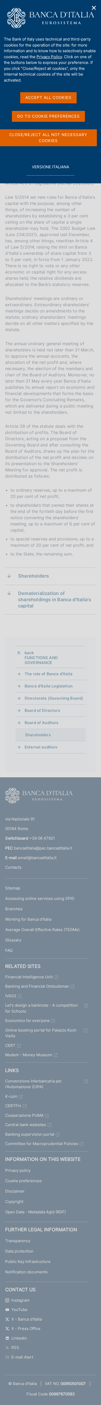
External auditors (41, 747)
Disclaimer (15, 1191)
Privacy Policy (49, 56)
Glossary (13, 940)
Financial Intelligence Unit (29, 976)
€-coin (11, 1096)
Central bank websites (25, 1124)
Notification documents (26, 1271)
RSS (15, 1347)
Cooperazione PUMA (24, 1115)
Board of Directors (42, 710)
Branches (14, 908)
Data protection (19, 1251)
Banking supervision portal (29, 1134)
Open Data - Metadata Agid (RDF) (35, 1211)
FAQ (8, 950)
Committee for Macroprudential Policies (41, 1143)
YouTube (19, 1309)
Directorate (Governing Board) (54, 698)
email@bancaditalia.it (37, 857)
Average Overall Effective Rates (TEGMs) (42, 929)
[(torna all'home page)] (39, 797)
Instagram (20, 1300)
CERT (10, 1045)
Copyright (14, 1201)
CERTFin (13, 1105)
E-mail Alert (22, 1357)
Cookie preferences (23, 1180)
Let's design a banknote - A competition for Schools (41, 1008)
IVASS (10, 995)
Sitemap (12, 888)
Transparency (17, 1240)
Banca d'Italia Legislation (49, 686)
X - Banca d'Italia (26, 1319)
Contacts (13, 867)
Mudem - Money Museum (28, 1054)
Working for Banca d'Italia (28, 919)
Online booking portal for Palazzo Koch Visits (40, 1033)
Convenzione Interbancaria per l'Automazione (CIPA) (33, 1084)
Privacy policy (18, 1170)
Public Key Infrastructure (28, 1261)
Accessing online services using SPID (39, 898)
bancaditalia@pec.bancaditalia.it (43, 848)
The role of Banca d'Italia (49, 673)
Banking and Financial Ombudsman (37, 986)
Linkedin (19, 1338)
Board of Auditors (42, 722)
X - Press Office (25, 1328)
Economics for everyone (27, 1020)
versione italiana (50, 170)
